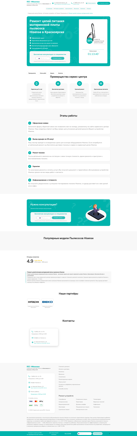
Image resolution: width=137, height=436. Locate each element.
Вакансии (76, 8)
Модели (52, 73)
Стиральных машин (81, 399)
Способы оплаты (63, 388)
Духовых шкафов (81, 404)
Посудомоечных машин (82, 407)
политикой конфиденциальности (60, 61)
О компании (49, 8)
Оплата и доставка (64, 369)
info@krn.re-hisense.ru (40, 338)
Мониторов (62, 407)
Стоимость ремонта (64, 366)
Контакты (82, 8)
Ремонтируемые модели (65, 379)
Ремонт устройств (59, 8)
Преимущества (32, 73)
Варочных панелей (98, 402)
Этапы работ (43, 73)
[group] (33, 303)
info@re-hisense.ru (36, 382)
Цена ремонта (68, 8)
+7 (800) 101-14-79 (78, 2)
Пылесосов (96, 407)
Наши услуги (62, 382)
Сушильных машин (64, 409)
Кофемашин (96, 404)
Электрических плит (81, 409)
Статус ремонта (92, 3)
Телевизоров (97, 399)
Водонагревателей (64, 404)
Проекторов (79, 402)
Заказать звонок (104, 3)
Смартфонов (62, 399)
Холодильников (63, 402)
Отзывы (89, 8)
